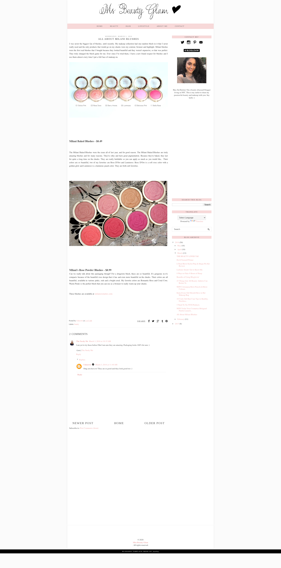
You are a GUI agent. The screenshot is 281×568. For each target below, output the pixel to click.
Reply (78, 354)
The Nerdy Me (82, 341)
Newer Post (82, 423)
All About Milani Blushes (187, 314)
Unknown (87, 364)
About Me (162, 26)
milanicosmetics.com (103, 293)
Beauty (114, 26)
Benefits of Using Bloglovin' (188, 277)
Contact (179, 26)
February (181, 319)
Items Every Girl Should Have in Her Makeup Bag (191, 293)
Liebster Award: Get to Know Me (190, 269)
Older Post (154, 423)
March (180, 253)
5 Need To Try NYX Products (188, 304)
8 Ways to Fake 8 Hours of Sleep (189, 273)
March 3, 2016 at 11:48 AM (106, 364)
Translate (199, 221)
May (179, 245)
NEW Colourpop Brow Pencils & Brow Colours (192, 287)
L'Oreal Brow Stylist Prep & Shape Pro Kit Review (193, 264)
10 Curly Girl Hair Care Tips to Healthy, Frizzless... (192, 299)
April (179, 249)
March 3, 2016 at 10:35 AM (100, 341)
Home (100, 26)
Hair (128, 26)
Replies (82, 359)
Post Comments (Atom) (89, 428)
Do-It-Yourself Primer (185, 260)
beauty (76, 324)
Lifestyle (143, 26)
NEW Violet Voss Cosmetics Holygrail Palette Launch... (192, 309)
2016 (177, 242)
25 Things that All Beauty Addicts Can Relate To (192, 281)
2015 (177, 323)
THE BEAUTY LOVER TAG (188, 256)
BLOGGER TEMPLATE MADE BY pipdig (140, 551)
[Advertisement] (118, 449)
